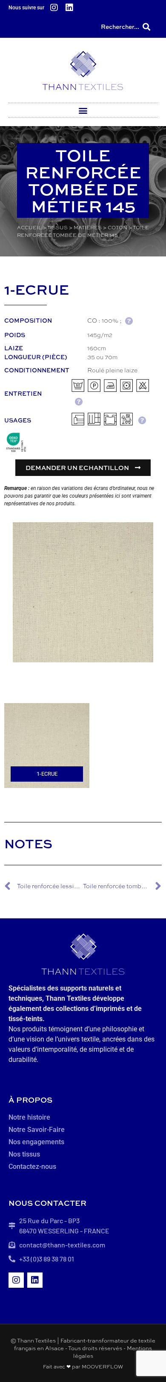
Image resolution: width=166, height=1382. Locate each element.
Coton (117, 227)
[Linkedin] (69, 7)
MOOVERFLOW (102, 1366)
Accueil (29, 227)
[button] (146, 27)
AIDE (129, 321)
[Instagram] (54, 7)
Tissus (57, 227)
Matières (88, 227)
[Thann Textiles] (83, 70)
